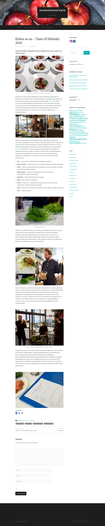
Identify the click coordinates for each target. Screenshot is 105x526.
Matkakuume (72, 178)
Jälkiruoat (83, 118)
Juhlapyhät (74, 118)
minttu (24, 46)
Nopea (72, 129)
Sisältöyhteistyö (47, 27)
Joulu (83, 116)
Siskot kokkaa (72, 184)
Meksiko (84, 128)
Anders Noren (82, 521)
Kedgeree (61, 429)
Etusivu (19, 27)
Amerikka (75, 110)
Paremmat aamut (74, 132)
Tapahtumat (32, 420)
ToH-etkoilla (52, 101)
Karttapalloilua (73, 169)
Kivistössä (71, 172)
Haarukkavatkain (53, 10)
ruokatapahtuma (38, 423)
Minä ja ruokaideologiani (31, 27)
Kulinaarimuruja (73, 175)
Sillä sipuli (71, 181)
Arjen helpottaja (76, 111)
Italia (79, 116)
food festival (20, 423)
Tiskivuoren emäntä (74, 190)
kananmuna (73, 120)
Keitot (84, 122)
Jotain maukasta (73, 166)
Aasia (71, 110)
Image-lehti (28, 423)
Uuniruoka (83, 143)
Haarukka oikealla (73, 160)
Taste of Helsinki (49, 423)
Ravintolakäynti (73, 135)
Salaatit (72, 137)
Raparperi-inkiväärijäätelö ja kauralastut (26, 429)
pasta (83, 132)
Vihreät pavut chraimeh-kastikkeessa (78, 88)
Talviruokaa (74, 142)
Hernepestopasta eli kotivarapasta (77, 82)
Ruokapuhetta (21, 420)
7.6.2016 (17, 46)
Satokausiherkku (78, 138)
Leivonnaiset (75, 125)
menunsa (18, 149)
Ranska (86, 133)
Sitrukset (72, 141)
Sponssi (27, 420)
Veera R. (71, 196)
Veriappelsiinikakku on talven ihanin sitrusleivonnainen (78, 76)
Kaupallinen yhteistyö (75, 122)
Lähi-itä (79, 128)
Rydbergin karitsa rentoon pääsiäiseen (78, 79)
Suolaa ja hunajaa (73, 187)
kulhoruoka (73, 124)
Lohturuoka (72, 128)
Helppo (74, 114)
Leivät (83, 126)
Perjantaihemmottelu (76, 133)
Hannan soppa (72, 163)
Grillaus (82, 112)
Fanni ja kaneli (72, 157)
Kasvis (82, 120)
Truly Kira (71, 193)
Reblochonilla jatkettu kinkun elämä (78, 85)
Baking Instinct (73, 154)
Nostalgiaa (80, 130)
